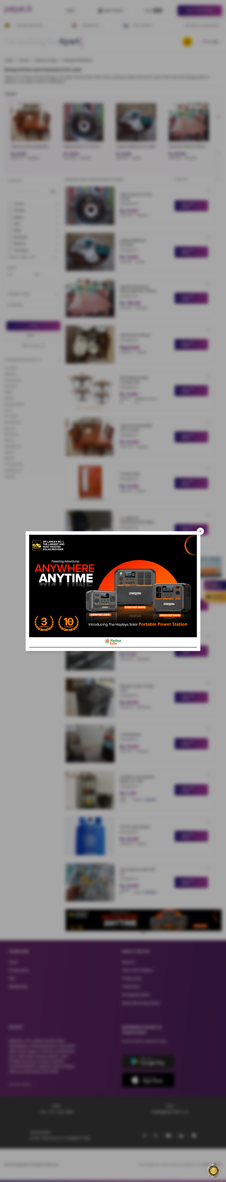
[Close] (200, 531)
